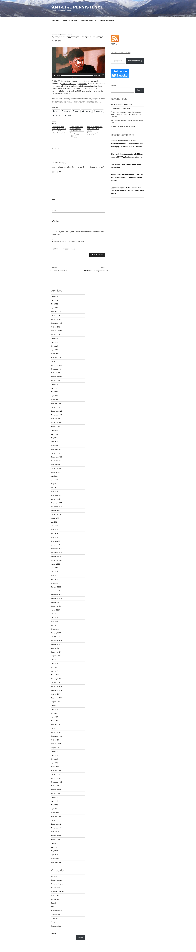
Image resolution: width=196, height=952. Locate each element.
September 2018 (56, 652)
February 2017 (56, 724)
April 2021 (54, 533)
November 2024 (56, 369)
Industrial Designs (57, 884)
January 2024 (55, 407)
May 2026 (54, 304)
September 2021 (56, 514)
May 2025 (54, 346)
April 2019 (54, 625)
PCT (52, 907)
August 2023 (55, 426)
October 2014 (55, 832)
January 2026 (55, 315)
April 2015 (54, 809)
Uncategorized (56, 926)
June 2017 (54, 709)
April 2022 (54, 487)
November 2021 (56, 507)
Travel (53, 922)
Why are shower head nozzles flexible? (123, 126)
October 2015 (55, 786)
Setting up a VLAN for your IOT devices (126, 147)
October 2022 (55, 464)
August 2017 (55, 702)
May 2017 (54, 713)
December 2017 (56, 686)
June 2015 (54, 801)
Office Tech (55, 895)
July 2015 (54, 797)
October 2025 (56, 327)
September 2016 (56, 744)
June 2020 (54, 572)
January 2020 (55, 591)
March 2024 (55, 399)
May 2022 (54, 484)
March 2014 (55, 858)
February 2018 (56, 679)
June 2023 (54, 434)
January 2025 (55, 361)
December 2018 (56, 640)
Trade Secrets (55, 914)
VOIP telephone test (107, 20)
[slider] (77, 75)
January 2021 (55, 545)
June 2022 (54, 480)
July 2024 (54, 384)
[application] (78, 62)
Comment (56, 172)
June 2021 (54, 526)
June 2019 (54, 617)
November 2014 (56, 828)
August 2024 (55, 380)
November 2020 (56, 552)
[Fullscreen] (103, 75)
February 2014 (56, 862)
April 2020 (54, 579)
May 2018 (54, 667)
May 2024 (54, 392)
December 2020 (56, 549)
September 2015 (56, 790)
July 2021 (54, 522)
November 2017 (56, 690)
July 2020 (54, 568)
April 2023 (54, 441)
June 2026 (54, 300)
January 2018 (55, 682)
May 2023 (54, 438)
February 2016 (56, 770)
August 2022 (55, 472)
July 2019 (54, 614)
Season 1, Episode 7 (68, 84)
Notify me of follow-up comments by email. (68, 242)
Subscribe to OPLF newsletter (120, 53)
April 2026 (54, 308)
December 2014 (56, 824)
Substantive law (56, 910)
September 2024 (56, 377)
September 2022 (56, 468)
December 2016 (56, 732)
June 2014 (54, 847)
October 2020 (56, 556)
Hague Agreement (57, 880)
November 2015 (56, 782)
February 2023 (56, 449)
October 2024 (56, 373)
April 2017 (54, 717)
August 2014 (55, 839)
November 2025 (56, 323)
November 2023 (56, 415)
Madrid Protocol (56, 888)
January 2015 (55, 820)
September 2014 (56, 835)
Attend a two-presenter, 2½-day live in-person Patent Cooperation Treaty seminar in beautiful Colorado (126, 114)
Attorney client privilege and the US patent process (94, 129)
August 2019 (55, 610)
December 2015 (56, 778)
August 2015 (55, 793)
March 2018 (55, 675)
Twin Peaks (83, 84)
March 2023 (55, 445)
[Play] (54, 75)
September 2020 (57, 560)
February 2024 (56, 403)
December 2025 (56, 319)
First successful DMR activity (120, 108)
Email (54, 210)
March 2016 (55, 767)
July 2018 (54, 660)
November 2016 (56, 736)
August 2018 (55, 656)
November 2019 (56, 598)
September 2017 (56, 698)
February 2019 (56, 633)
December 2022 (56, 457)
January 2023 (55, 453)
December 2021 (56, 503)
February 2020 (56, 587)
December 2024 (56, 365)
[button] (79, 62)
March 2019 (55, 629)
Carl (70, 34)
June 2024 (54, 388)
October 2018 (55, 648)
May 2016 (54, 759)
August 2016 (55, 747)
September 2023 (56, 422)
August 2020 (55, 564)
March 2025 (55, 353)
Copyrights (54, 876)
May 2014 (54, 851)
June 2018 (54, 663)
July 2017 (54, 705)
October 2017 (55, 694)
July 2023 (54, 430)
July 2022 (54, 476)
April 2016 (54, 763)
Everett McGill (74, 91)
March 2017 (55, 721)
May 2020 (54, 575)
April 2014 (54, 855)
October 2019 (55, 602)
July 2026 (54, 296)
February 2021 (56, 541)
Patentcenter (55, 899)
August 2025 (55, 334)
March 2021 (55, 537)
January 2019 (55, 636)
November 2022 (56, 461)
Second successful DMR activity (121, 104)
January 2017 (55, 728)
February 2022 (56, 495)
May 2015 (54, 805)
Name (55, 200)
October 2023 (56, 419)
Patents (58, 148)
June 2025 (54, 342)
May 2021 (54, 529)
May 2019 (54, 621)
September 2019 (56, 606)
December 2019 (56, 594)
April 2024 (54, 396)
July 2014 (54, 843)
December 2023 (56, 411)
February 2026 (56, 311)
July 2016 (54, 751)
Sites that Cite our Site (88, 20)
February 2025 (56, 357)
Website (55, 221)
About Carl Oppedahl (70, 20)
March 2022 (55, 491)
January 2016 (55, 774)
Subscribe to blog (135, 61)
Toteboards (55, 20)
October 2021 (55, 510)
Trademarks (55, 918)
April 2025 (54, 350)
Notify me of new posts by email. (64, 249)
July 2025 (54, 338)
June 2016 (54, 755)
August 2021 (55, 518)
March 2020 (55, 583)
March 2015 (55, 812)
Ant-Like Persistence (77, 7)
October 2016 (55, 740)
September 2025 (56, 331)
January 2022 (55, 499)
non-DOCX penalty (57, 891)
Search (113, 86)
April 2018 (54, 671)
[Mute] (99, 75)
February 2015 (56, 816)
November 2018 (56, 644)
